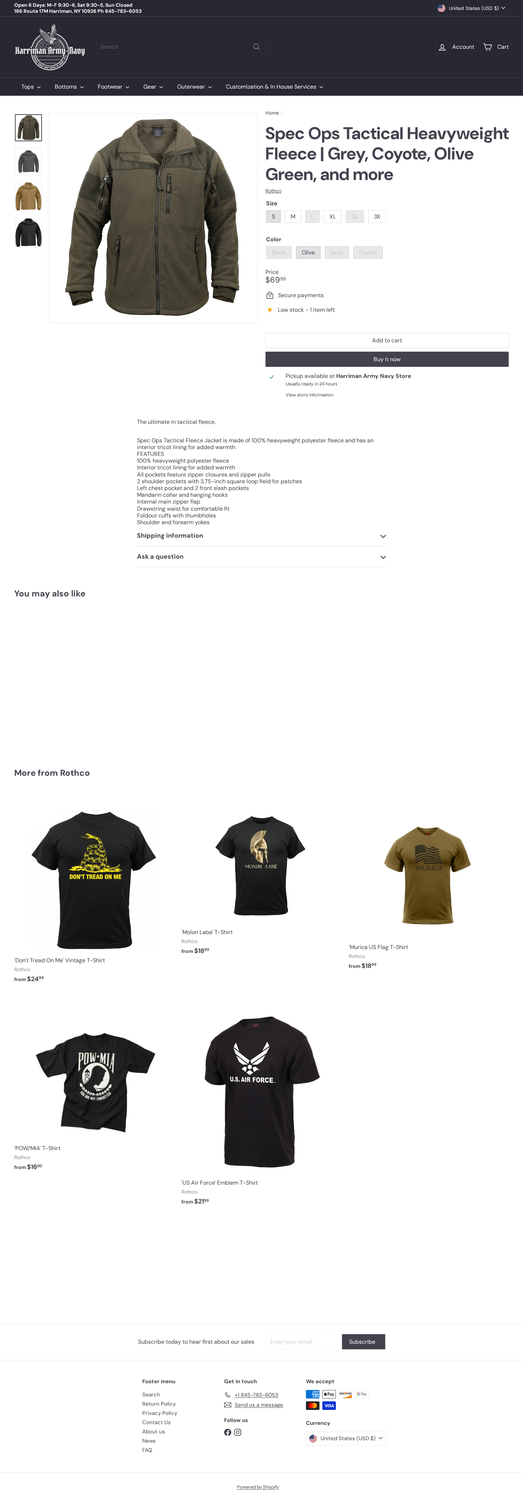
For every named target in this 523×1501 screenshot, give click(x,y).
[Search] (256, 47)
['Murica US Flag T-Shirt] (429, 884)
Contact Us (156, 1422)
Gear (150, 86)
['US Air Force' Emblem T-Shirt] (261, 1103)
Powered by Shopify (258, 1487)
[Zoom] (152, 218)
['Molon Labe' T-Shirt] (261, 877)
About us (153, 1431)
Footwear (111, 86)
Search (151, 1394)
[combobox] (180, 47)
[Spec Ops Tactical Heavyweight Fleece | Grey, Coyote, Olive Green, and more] (52, 678)
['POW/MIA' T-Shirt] (94, 1086)
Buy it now (387, 359)
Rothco (75, 772)
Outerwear (191, 86)
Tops (28, 86)
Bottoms (66, 86)
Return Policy (159, 1403)
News (149, 1440)
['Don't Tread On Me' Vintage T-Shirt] (94, 891)
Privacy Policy (159, 1413)
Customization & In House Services (272, 86)
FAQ (147, 1450)
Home (272, 113)
